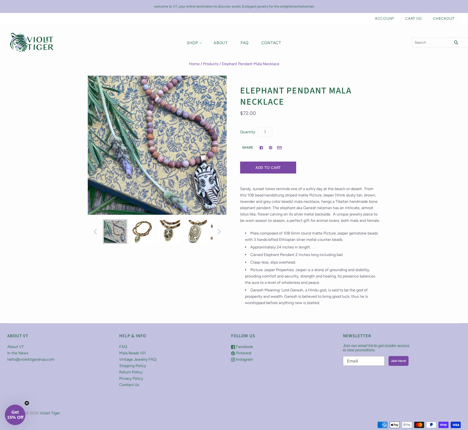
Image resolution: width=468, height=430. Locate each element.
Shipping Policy (132, 365)
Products (210, 63)
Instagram (244, 359)
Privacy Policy (131, 378)
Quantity (247, 132)
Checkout (443, 18)
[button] (15, 415)
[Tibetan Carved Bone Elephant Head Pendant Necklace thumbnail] (115, 232)
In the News (17, 353)
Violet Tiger (50, 413)
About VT (15, 346)
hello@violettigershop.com (30, 359)
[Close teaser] (26, 403)
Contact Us (129, 384)
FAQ (244, 42)
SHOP (192, 42)
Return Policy (130, 372)
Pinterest (243, 353)
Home (194, 63)
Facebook (244, 346)
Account (384, 18)
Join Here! (398, 360)
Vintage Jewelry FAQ (137, 359)
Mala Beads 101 (132, 353)
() (413, 18)
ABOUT (221, 42)
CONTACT (271, 42)
